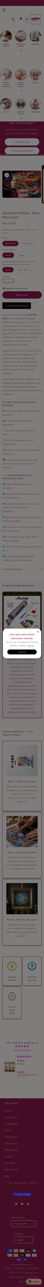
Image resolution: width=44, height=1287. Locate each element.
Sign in (31, 645)
